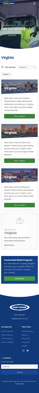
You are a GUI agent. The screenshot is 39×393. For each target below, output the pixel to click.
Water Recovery (27, 331)
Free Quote (19, 278)
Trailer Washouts (7, 338)
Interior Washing (6, 335)
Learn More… (9, 245)
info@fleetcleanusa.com (19, 319)
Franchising (26, 338)
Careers (24, 346)
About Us (25, 335)
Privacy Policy (19, 383)
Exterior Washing (7, 331)
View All (19, 372)
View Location (19, 116)
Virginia (5, 74)
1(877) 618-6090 (19, 315)
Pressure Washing (7, 342)
